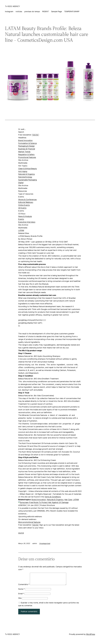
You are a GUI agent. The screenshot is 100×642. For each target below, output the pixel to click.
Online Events (24, 205)
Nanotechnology (25, 177)
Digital (20, 183)
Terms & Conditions (52, 497)
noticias (19, 11)
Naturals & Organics (26, 174)
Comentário (23, 584)
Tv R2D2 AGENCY (12, 6)
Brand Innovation (25, 140)
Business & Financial (26, 149)
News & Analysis (25, 216)
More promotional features (29, 522)
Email (21, 594)
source (21, 533)
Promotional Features (27, 157)
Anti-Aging (22, 171)
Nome (21, 589)
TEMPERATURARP (71, 11)
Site (19, 598)
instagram (9, 11)
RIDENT (45, 11)
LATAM (21, 230)
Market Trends (24, 152)
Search (21, 132)
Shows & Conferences (27, 200)
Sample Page (56, 11)
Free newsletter (24, 135)
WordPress (90, 634)
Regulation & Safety (26, 154)
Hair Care (68, 500)
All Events (22, 208)
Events (21, 219)
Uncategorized (44, 543)
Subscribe (35, 135)
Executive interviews (26, 222)
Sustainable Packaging (27, 180)
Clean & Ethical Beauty (27, 169)
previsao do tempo (32, 11)
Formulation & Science (27, 143)
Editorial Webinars (25, 202)
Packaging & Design (26, 146)
